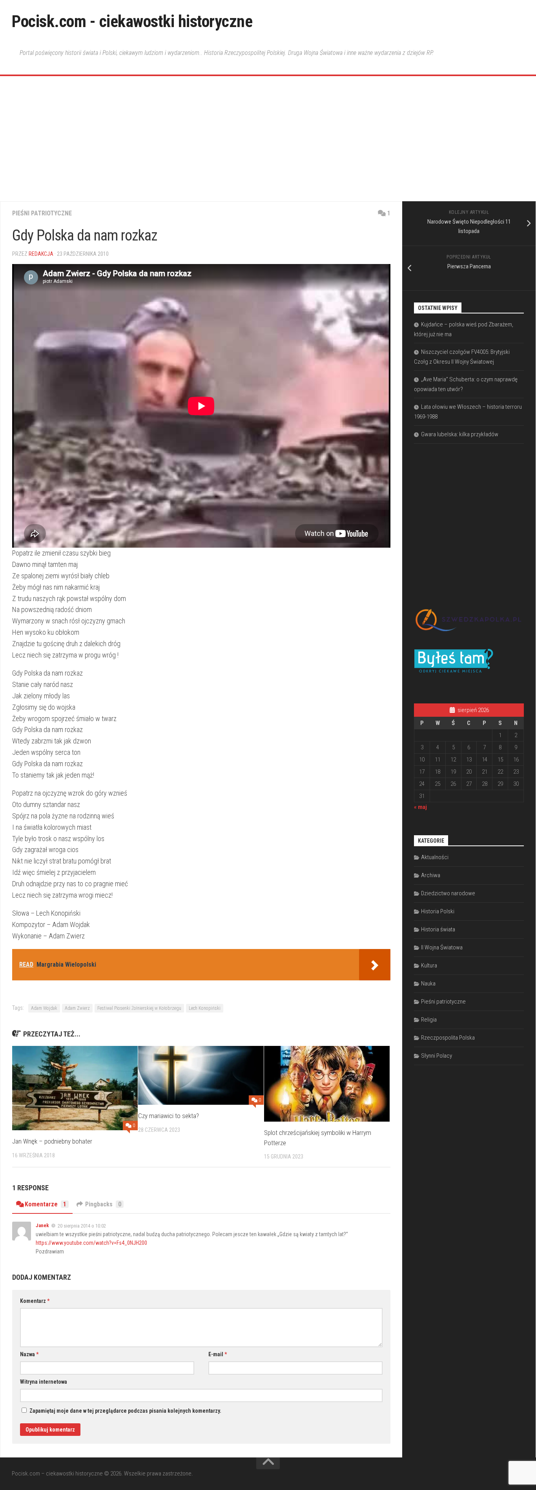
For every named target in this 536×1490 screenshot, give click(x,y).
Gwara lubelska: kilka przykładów (459, 434)
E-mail (217, 1354)
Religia (429, 1019)
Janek (42, 1225)
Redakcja (41, 254)
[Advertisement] (268, 142)
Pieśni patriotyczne (42, 213)
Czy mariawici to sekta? (168, 1116)
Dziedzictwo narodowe (448, 893)
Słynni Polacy (436, 1055)
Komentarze (45, 1204)
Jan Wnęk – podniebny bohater (52, 1141)
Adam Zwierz (77, 1008)
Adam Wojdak (44, 1008)
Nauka (428, 983)
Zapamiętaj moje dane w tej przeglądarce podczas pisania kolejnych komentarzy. (125, 1411)
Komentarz (34, 1301)
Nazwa (29, 1354)
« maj (420, 807)
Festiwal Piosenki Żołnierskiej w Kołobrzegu (139, 1008)
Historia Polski (437, 911)
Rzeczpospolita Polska (448, 1037)
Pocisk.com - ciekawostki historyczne (132, 21)
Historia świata (438, 929)
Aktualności (434, 857)
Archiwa (430, 875)
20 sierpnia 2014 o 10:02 (82, 1226)
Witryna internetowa (43, 1382)
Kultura (429, 965)
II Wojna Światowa (442, 947)
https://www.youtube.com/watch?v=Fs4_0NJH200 (91, 1243)
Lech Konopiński (205, 1008)
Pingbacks (103, 1204)
